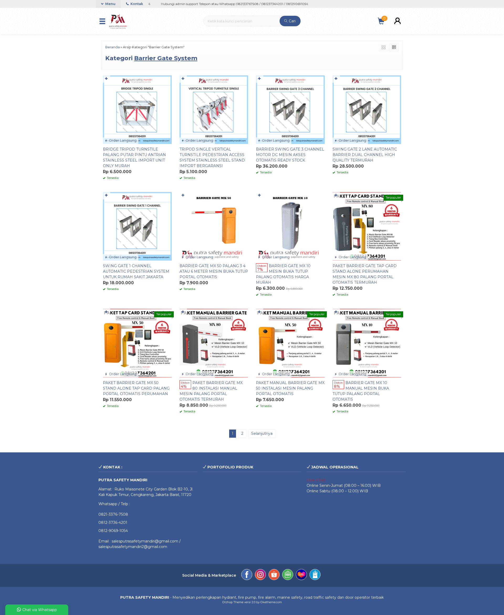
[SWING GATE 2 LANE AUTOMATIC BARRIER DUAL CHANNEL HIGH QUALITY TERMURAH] (367, 109)
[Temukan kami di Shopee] (274, 575)
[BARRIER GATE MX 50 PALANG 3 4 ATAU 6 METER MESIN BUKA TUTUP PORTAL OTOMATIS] (214, 226)
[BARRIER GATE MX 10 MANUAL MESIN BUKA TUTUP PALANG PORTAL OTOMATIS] (367, 342)
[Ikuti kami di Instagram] (260, 575)
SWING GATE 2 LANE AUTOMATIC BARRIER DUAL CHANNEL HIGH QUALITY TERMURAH (365, 155)
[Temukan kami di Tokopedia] (287, 575)
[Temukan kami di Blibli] (315, 575)
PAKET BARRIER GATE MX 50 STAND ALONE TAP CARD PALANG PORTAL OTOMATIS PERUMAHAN (136, 388)
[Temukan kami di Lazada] (301, 575)
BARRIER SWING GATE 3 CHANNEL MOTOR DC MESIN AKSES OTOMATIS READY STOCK (290, 155)
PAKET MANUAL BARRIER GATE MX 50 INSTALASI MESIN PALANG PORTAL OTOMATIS (290, 388)
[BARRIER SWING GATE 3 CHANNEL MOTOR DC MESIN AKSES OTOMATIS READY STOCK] (290, 109)
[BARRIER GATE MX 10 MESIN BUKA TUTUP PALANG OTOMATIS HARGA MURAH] (290, 226)
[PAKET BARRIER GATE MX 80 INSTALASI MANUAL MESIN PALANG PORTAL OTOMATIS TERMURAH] (214, 342)
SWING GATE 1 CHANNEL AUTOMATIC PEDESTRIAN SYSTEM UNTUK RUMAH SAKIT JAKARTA (136, 271)
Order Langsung (122, 140)
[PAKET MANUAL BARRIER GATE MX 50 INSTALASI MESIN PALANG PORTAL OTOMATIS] (290, 342)
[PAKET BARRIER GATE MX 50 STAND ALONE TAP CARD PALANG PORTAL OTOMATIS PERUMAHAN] (137, 342)
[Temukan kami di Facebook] (246, 575)
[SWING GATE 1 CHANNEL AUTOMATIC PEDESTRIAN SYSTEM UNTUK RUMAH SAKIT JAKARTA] (137, 226)
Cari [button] (292, 21)
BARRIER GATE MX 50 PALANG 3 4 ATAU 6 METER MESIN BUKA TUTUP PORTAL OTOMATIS (214, 271)
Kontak (136, 4)
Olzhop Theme (232, 602)
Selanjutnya (261, 433)
